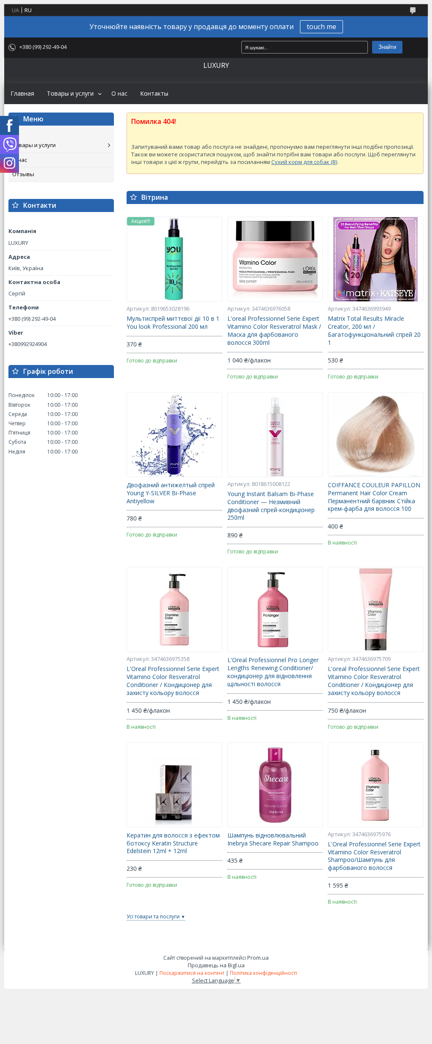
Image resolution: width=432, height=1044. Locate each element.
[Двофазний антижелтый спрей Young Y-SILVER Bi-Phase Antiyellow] (174, 434)
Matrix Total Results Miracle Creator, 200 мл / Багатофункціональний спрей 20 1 (374, 330)
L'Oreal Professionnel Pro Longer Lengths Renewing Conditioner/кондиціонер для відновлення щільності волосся (273, 672)
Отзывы (23, 174)
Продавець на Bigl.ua (216, 965)
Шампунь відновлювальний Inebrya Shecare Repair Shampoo (273, 839)
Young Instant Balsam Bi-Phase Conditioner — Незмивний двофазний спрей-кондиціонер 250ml (271, 506)
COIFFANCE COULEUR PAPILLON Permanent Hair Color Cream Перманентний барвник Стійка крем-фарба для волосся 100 (374, 497)
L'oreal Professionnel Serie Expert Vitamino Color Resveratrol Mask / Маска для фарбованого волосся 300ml (274, 330)
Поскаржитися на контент (191, 973)
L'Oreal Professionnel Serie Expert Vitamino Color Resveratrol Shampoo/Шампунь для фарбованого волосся (374, 856)
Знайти (387, 47)
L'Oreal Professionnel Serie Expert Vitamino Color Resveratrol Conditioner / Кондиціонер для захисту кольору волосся (173, 681)
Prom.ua (258, 957)
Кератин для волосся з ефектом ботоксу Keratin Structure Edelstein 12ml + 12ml (173, 843)
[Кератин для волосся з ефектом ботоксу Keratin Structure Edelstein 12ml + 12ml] (174, 784)
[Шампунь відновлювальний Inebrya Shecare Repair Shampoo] (275, 784)
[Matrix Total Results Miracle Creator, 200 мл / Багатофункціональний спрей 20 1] (376, 259)
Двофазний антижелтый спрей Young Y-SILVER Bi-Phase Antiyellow (171, 493)
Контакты (154, 93)
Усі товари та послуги (153, 916)
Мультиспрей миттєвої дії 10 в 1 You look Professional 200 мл (173, 322)
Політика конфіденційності (263, 973)
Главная (22, 93)
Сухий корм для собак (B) (304, 162)
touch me (321, 26)
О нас (119, 93)
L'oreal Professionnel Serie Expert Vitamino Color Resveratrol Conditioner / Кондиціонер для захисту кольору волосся (374, 681)
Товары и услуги (70, 93)
